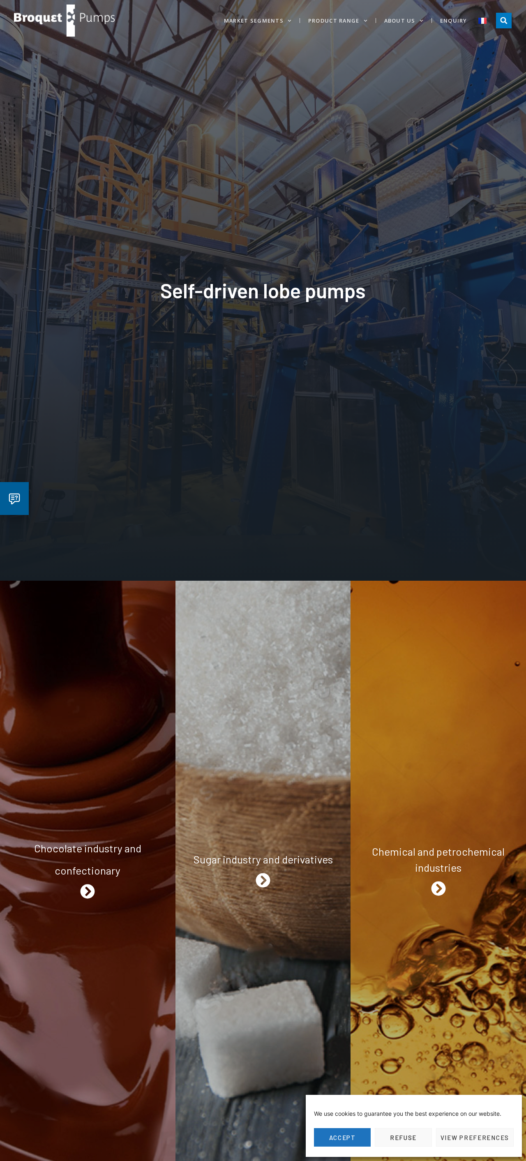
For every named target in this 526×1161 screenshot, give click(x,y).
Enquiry (453, 20)
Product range (334, 20)
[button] (504, 20)
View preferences (475, 1137)
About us (399, 20)
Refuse (403, 1137)
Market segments (254, 20)
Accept (342, 1137)
